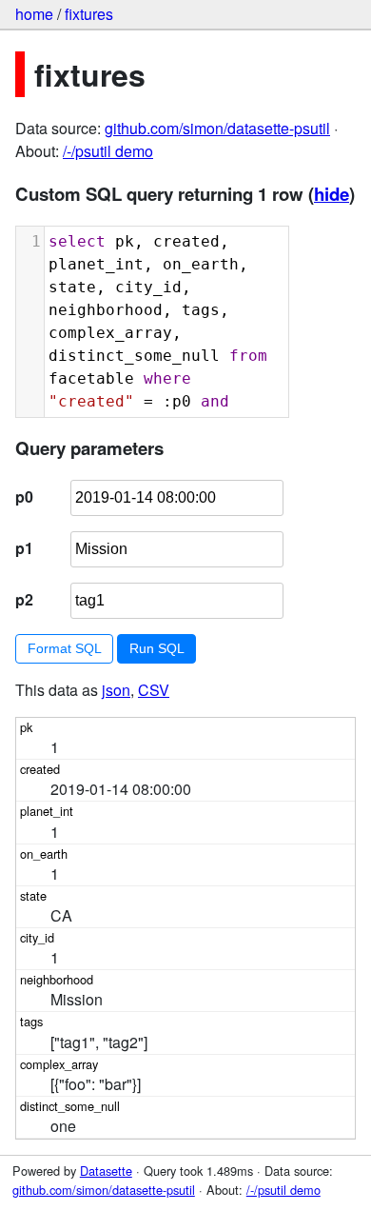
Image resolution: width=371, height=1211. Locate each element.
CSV (153, 690)
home (34, 14)
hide (331, 194)
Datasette (106, 1170)
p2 (24, 599)
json (116, 690)
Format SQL (65, 648)
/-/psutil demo (108, 151)
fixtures (89, 14)
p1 (24, 548)
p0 (24, 496)
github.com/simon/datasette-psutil (217, 128)
